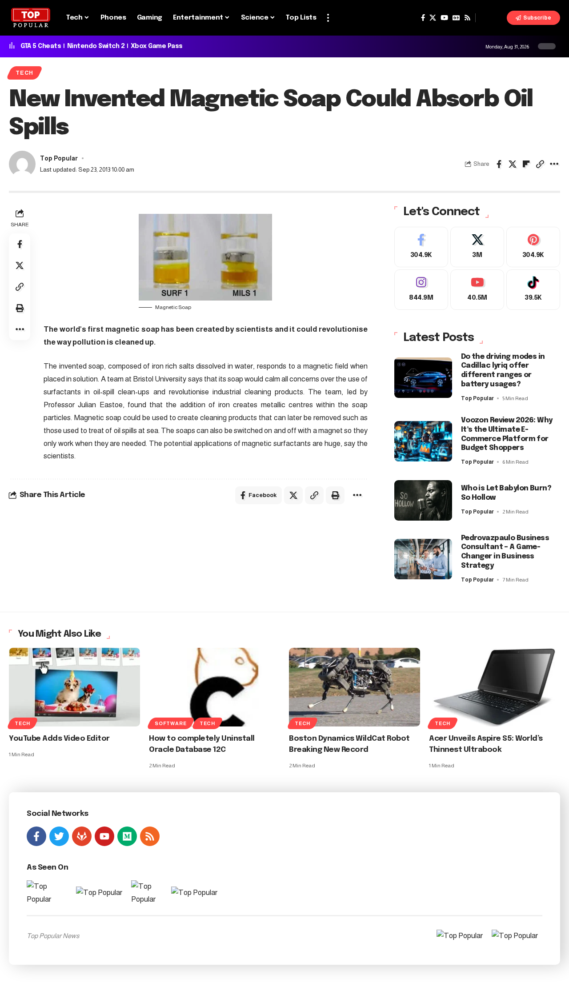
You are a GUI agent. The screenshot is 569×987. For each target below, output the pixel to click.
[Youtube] (477, 289)
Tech (24, 73)
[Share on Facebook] (499, 164)
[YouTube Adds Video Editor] (74, 687)
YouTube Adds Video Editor (59, 738)
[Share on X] (512, 164)
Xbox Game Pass (157, 46)
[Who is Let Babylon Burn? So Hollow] (423, 500)
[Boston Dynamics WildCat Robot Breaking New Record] (354, 687)
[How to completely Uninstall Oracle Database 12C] (214, 687)
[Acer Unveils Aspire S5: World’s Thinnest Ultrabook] (494, 687)
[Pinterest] (533, 247)
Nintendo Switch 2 (96, 46)
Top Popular (59, 158)
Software (170, 723)
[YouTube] (444, 17)
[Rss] (467, 17)
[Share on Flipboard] (526, 164)
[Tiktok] (533, 289)
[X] (432, 17)
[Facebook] (423, 17)
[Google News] (456, 17)
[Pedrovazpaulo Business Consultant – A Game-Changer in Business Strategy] (423, 559)
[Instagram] (421, 289)
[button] (328, 17)
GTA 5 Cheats (40, 46)
